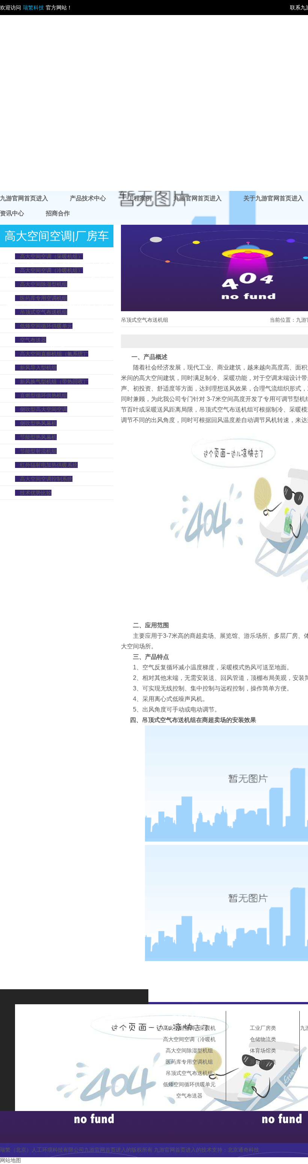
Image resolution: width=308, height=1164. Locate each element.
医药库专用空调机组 (43, 298)
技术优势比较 (35, 493)
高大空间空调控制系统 (46, 479)
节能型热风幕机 (38, 437)
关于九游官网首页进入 (273, 198)
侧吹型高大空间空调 (43, 409)
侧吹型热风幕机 (38, 423)
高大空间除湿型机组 (43, 284)
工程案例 (140, 198)
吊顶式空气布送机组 (43, 312)
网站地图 (10, 1160)
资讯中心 (12, 213)
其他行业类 (263, 1062)
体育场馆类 (263, 1050)
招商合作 (58, 213)
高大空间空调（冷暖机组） (51, 270)
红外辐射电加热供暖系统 (49, 465)
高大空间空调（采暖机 (189, 1028)
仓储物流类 (263, 1039)
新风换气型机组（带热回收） (54, 381)
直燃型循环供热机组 (43, 395)
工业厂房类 (263, 1028)
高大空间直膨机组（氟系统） (54, 354)
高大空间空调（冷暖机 (189, 1039)
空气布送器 (33, 340)
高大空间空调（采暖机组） (51, 256)
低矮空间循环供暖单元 (46, 326)
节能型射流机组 (38, 451)
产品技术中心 (88, 198)
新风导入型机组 (38, 368)
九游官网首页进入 (24, 198)
